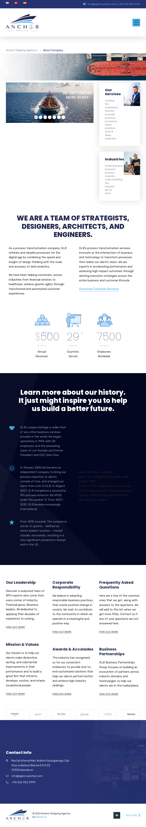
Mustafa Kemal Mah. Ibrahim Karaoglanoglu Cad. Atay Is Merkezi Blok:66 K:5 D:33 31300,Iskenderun (40, 765)
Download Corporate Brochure (99, 289)
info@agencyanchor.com (102, 4)
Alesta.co (41, 816)
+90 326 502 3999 (129, 4)
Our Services (113, 92)
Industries (114, 159)
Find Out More (15, 627)
